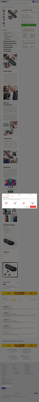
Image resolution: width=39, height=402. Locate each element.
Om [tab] (31, 194)
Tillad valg (27, 206)
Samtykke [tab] (7, 194)
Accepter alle (33, 206)
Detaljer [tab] (19, 194)
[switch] (6, 203)
